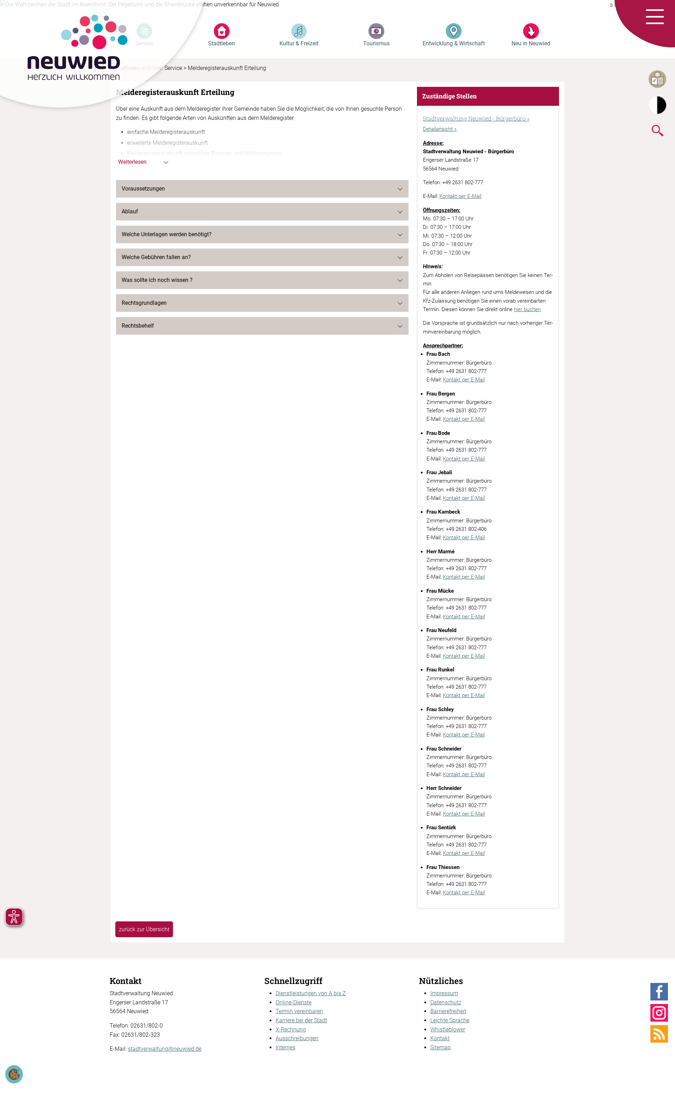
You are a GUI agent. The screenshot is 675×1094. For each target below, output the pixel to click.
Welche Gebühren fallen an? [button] (156, 257)
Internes (285, 1047)
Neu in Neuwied (531, 43)
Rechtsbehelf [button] (138, 325)
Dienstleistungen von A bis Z (311, 993)
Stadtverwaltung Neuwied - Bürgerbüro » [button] (476, 118)
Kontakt (440, 1038)
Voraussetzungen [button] (143, 188)
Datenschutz (445, 1002)
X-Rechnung (291, 1029)
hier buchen (527, 309)
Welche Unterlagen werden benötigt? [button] (167, 234)
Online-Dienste (293, 1002)
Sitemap (440, 1047)
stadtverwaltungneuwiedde (164, 1048)
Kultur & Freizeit (299, 43)
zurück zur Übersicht (144, 929)
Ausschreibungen (297, 1038)
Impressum (444, 993)
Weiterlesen (132, 162)
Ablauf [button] (130, 211)
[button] (655, 17)
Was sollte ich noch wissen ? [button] (157, 280)
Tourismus (376, 43)
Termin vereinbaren (299, 1011)
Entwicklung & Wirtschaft (454, 43)
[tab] (488, 119)
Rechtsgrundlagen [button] (144, 303)
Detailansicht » (440, 129)
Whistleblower (447, 1029)
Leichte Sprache (449, 1020)
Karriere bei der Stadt (301, 1020)
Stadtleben (221, 43)
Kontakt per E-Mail (460, 196)
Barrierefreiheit (448, 1011)
